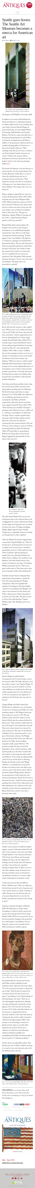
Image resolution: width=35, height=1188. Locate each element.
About (7, 1174)
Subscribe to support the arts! (12, 1163)
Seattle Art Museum (7, 1110)
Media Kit (20, 1174)
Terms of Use (17, 1176)
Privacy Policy (10, 1175)
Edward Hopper (6, 1107)
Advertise (27, 1174)
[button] (17, 12)
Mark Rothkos (26, 1107)
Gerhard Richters (16, 1107)
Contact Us (13, 1174)
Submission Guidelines (22, 1175)
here (8, 164)
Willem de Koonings (19, 1110)
